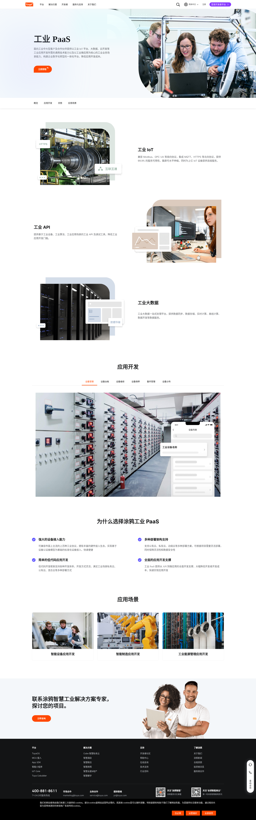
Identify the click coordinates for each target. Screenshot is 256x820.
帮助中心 (144, 758)
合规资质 (198, 762)
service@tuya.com (99, 795)
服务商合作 (199, 771)
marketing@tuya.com (73, 795)
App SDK (36, 762)
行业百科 (144, 771)
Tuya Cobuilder (39, 775)
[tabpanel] (128, 444)
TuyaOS (36, 753)
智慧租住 (87, 762)
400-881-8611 (44, 790)
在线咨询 (144, 762)
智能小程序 (37, 766)
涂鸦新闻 (198, 758)
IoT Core (36, 771)
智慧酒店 (87, 758)
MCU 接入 (36, 758)
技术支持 (144, 766)
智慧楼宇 (87, 775)
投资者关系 (199, 766)
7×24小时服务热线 (41, 795)
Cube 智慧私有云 (91, 753)
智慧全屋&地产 (90, 771)
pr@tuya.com (120, 795)
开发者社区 (145, 753)
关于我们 (198, 753)
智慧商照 (87, 766)
